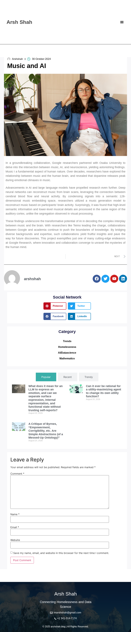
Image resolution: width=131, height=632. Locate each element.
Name (14, 514)
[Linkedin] (123, 279)
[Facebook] (97, 279)
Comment (17, 473)
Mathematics (67, 358)
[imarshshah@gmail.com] (51, 612)
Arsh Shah (19, 22)
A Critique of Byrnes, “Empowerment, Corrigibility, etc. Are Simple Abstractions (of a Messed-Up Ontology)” (45, 430)
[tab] (46, 377)
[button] (121, 22)
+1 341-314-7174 (67, 618)
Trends (67, 341)
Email (14, 527)
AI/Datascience (67, 352)
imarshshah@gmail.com (67, 612)
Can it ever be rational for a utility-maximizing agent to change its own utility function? (103, 391)
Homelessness (67, 347)
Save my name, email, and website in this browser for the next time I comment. (61, 553)
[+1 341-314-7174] (55, 619)
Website (15, 540)
